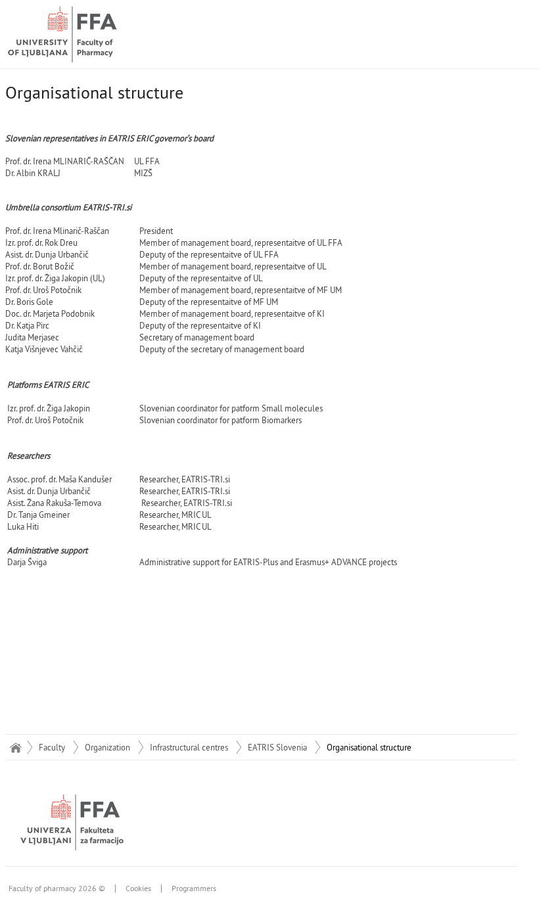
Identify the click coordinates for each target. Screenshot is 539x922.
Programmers (194, 888)
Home (15, 747)
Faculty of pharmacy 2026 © (57, 888)
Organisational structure (369, 747)
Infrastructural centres (189, 747)
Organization (107, 747)
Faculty (52, 747)
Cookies (138, 888)
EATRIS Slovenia (277, 747)
